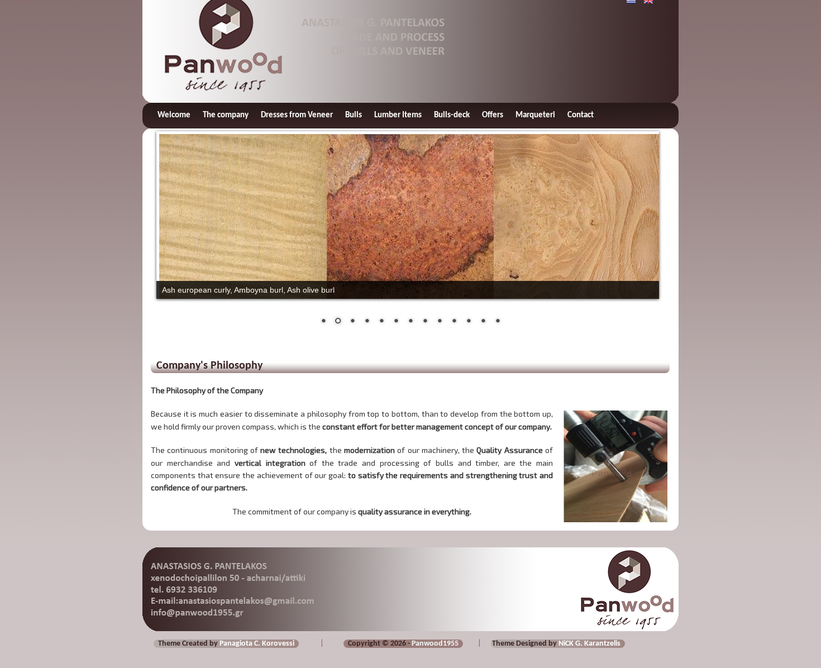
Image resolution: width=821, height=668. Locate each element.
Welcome (173, 115)
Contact (580, 115)
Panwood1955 (435, 644)
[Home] (217, 40)
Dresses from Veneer (297, 115)
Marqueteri (535, 115)
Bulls (353, 115)
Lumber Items (398, 115)
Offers (492, 115)
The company (226, 115)
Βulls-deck (452, 115)
